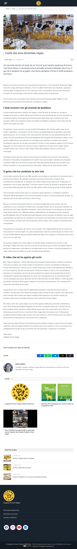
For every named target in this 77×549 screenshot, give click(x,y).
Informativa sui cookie (10, 514)
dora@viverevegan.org (46, 546)
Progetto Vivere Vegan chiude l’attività (19, 404)
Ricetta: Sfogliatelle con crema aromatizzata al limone (30, 477)
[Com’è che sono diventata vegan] (38, 31)
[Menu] (5, 3)
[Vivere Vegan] (38, 3)
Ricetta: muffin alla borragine (22, 467)
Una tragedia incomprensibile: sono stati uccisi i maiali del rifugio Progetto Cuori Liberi (20, 432)
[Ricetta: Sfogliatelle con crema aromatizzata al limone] (7, 476)
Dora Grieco (8, 59)
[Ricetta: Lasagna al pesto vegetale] (7, 458)
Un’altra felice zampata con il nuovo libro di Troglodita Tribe (57, 405)
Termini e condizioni (10, 517)
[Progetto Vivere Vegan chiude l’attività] (20, 392)
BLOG (72, 59)
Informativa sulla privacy (11, 510)
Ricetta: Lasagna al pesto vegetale (23, 458)
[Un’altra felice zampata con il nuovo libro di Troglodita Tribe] (57, 392)
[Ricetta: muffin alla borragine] (7, 467)
